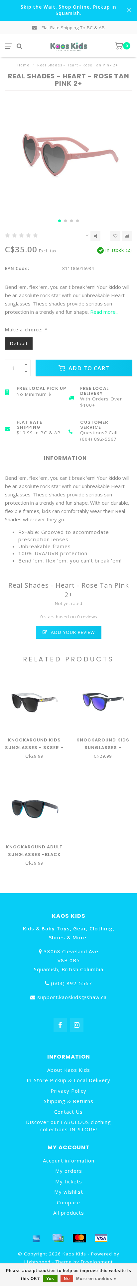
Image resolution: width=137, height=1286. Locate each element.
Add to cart (88, 368)
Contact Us (68, 1111)
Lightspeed (37, 1262)
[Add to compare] (127, 236)
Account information (68, 1160)
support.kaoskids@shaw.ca (72, 997)
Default (19, 343)
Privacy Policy (68, 1090)
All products (68, 1212)
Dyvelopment (97, 1262)
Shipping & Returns (68, 1101)
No (67, 1278)
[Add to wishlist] (115, 236)
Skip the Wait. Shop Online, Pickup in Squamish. (68, 10)
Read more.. (104, 311)
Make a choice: (26, 330)
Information (65, 458)
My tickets (68, 1181)
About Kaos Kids (68, 1070)
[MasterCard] (79, 1238)
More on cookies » (96, 1278)
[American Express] (36, 1238)
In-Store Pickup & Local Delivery (68, 1080)
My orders (68, 1170)
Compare (68, 1202)
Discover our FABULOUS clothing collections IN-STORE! (68, 1125)
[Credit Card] (58, 1238)
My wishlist (68, 1191)
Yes (50, 1278)
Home (23, 64)
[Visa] (101, 1238)
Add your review (72, 632)
